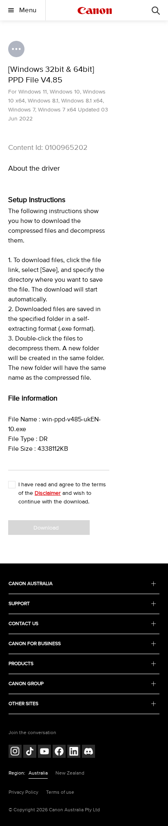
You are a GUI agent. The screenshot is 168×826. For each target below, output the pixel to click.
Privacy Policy (23, 792)
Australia (38, 773)
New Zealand (69, 773)
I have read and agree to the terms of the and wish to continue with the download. (62, 493)
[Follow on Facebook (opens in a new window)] (59, 752)
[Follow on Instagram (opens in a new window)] (15, 752)
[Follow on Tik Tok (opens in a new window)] (29, 752)
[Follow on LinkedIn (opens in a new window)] (73, 752)
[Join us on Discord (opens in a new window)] (88, 752)
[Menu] (156, 10)
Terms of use (60, 792)
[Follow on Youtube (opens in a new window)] (44, 752)
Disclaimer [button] (48, 493)
